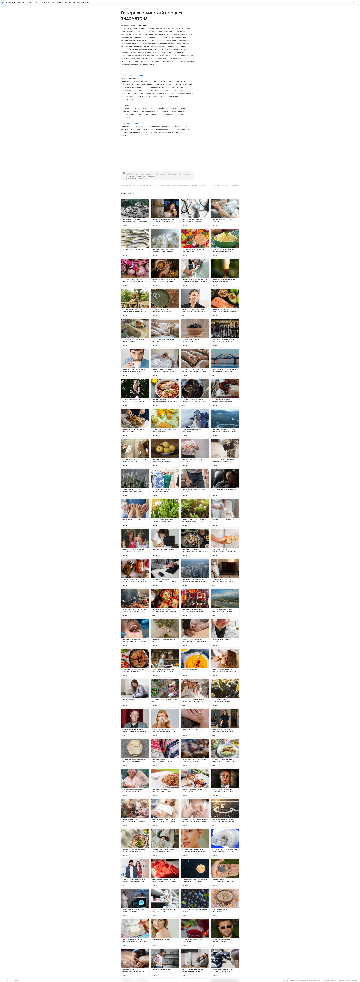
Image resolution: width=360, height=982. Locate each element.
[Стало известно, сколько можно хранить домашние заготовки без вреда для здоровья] (135, 573)
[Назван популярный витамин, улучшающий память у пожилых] (135, 303)
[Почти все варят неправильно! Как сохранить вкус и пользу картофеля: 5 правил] (225, 243)
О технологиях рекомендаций (330, 980)
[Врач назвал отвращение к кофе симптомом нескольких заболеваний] (135, 363)
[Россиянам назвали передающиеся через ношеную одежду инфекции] (165, 753)
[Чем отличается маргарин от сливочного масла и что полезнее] (135, 933)
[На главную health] (10, 2)
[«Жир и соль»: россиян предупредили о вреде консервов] (165, 303)
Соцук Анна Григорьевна (139, 75)
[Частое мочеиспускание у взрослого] (225, 633)
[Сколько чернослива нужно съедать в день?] (195, 333)
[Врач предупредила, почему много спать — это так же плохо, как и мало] (165, 363)
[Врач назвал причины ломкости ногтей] (165, 633)
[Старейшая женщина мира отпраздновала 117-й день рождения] (135, 783)
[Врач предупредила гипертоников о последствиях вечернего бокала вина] (135, 813)
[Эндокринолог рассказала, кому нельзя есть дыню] (165, 423)
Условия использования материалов (300, 980)
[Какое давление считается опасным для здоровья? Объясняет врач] (195, 213)
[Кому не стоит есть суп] (195, 663)
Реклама (16, 980)
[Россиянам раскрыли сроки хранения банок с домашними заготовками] (195, 603)
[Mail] (3, 2)
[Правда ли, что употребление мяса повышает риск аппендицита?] (135, 663)
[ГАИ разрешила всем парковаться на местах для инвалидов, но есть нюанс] (225, 813)
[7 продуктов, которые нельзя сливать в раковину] (135, 333)
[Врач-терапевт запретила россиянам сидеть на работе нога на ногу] (225, 723)
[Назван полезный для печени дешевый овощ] (195, 243)
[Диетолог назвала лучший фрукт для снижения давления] (165, 513)
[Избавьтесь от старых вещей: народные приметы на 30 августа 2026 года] (225, 333)
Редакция (285, 980)
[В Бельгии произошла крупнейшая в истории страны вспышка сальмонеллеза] (225, 543)
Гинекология (136, 8)
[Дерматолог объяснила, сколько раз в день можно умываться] (195, 693)
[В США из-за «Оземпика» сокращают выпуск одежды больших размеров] (165, 483)
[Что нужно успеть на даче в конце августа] (165, 693)
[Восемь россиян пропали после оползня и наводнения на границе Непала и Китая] (195, 573)
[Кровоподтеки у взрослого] (195, 723)
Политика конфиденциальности (348, 980)
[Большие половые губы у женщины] (225, 213)
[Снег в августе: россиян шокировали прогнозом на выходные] (135, 483)
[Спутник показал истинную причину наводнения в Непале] (225, 603)
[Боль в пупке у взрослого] (165, 963)
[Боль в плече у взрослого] (135, 693)
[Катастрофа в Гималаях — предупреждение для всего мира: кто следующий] (135, 213)
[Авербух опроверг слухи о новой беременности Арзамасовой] (135, 873)
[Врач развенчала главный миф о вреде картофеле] (135, 423)
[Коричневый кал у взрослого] (225, 513)
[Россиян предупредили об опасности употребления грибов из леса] (195, 543)
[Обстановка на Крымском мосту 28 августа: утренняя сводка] (225, 363)
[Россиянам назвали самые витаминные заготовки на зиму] (165, 453)
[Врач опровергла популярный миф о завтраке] (195, 783)
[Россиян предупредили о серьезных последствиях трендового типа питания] (165, 783)
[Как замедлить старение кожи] (165, 933)
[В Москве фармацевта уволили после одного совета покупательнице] (165, 903)
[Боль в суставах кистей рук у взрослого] (195, 453)
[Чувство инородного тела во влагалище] (165, 333)
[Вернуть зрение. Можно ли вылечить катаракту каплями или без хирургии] (225, 663)
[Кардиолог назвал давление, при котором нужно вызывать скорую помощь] (195, 273)
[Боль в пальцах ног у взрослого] (135, 513)
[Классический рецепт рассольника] (225, 903)
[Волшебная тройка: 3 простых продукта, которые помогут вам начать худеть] (165, 393)
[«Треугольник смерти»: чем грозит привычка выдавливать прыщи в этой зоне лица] (195, 843)
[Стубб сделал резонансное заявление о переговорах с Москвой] (225, 783)
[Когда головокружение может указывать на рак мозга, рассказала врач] (135, 903)
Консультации (125, 8)
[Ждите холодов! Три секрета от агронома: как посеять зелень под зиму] (195, 513)
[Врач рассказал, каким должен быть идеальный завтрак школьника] (135, 843)
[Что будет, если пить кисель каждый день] (195, 933)
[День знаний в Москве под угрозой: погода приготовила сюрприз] (135, 393)
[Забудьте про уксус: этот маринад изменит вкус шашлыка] (135, 603)
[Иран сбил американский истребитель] (195, 423)
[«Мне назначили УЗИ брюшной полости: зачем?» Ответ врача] (165, 813)
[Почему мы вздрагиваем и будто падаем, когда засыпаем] (165, 843)
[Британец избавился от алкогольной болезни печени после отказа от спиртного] (135, 963)
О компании (9, 980)
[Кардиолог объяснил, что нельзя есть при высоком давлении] (165, 273)
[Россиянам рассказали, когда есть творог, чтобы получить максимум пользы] (165, 243)
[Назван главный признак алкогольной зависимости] (225, 393)
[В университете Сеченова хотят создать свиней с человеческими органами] (195, 363)
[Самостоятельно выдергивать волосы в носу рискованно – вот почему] (165, 723)
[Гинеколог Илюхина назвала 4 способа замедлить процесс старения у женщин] (165, 663)
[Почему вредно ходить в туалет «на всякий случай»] (135, 453)
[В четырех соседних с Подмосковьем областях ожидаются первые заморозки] (225, 693)
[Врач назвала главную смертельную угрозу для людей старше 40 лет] (225, 303)
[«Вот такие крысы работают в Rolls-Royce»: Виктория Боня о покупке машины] (195, 303)
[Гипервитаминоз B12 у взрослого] (225, 483)
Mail (3, 980)
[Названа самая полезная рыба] (135, 243)
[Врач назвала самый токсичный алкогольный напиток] (225, 273)
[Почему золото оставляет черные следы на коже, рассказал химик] (195, 813)
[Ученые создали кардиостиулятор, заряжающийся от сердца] (225, 873)
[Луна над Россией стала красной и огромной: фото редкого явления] (195, 873)
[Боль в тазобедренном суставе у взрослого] (195, 483)
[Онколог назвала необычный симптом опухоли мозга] (195, 963)
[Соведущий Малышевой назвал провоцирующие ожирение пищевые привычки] (135, 753)
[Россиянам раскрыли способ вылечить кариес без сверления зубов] (135, 633)
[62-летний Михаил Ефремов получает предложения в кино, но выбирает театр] (135, 723)
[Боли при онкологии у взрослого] (165, 543)
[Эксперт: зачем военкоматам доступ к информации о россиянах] (225, 453)
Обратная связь (315, 980)
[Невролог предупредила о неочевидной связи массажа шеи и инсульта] (195, 633)
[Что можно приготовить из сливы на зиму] (195, 903)
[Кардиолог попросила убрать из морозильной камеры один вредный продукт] (165, 213)
